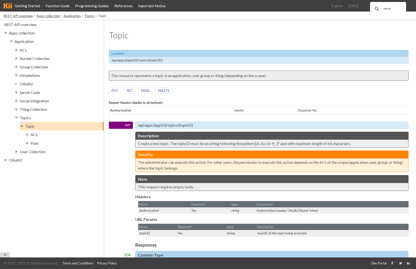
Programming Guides (92, 6)
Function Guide (58, 6)
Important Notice (152, 6)
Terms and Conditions (77, 263)
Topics (89, 16)
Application (72, 16)
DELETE (163, 90)
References (123, 6)
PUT (114, 90)
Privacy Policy (107, 263)
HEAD (145, 90)
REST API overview (18, 16)
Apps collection (48, 16)
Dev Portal (379, 263)
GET (129, 90)
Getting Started (27, 6)
